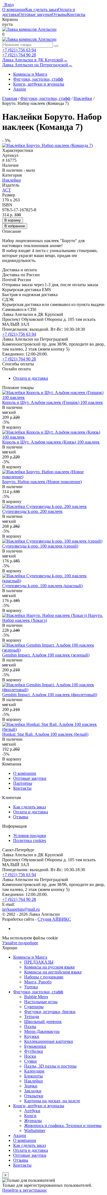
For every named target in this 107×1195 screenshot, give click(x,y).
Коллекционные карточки (48, 1041)
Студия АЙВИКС (54, 919)
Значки (30, 1086)
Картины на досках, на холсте (52, 1100)
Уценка (31, 987)
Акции (19, 89)
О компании (13, 9)
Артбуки (32, 1110)
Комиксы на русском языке (49, 967)
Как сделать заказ (41, 9)
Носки (30, 1056)
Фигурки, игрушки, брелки (49, 1011)
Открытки (33, 1095)
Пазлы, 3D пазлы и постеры (50, 1066)
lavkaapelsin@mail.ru (21, 909)
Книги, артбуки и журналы (38, 84)
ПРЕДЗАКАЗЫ (39, 962)
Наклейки (11, 180)
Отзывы (59, 14)
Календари (34, 1071)
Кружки (31, 1036)
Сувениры (34, 1006)
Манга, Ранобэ (38, 982)
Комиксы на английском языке (53, 972)
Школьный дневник (43, 1021)
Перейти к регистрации (24, 1190)
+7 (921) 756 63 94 (19, 50)
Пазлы (30, 1026)
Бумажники (35, 1046)
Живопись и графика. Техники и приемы (63, 1125)
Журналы (33, 1120)
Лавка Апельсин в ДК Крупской (34, 60)
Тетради (31, 1016)
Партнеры (22, 783)
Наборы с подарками (43, 977)
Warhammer (34, 1130)
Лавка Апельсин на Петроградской (37, 64)
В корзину (12, 220)
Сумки (30, 1061)
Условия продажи (29, 835)
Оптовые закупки (35, 14)
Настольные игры (41, 1001)
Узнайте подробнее (20, 942)
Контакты (76, 14)
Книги (30, 1115)
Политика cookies (29, 840)
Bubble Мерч (36, 996)
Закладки (32, 1091)
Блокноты (33, 1076)
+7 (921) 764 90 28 (19, 55)
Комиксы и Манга (30, 74)
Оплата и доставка (30, 378)
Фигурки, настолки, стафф (38, 79)
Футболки (33, 1051)
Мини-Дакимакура (42, 1031)
